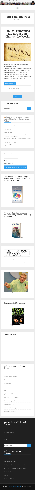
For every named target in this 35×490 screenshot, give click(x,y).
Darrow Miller (13, 40)
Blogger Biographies (9, 432)
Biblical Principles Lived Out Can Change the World (17, 33)
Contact (6, 436)
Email (5, 160)
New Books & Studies (9, 479)
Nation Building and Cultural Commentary (15, 401)
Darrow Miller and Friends (14, 486)
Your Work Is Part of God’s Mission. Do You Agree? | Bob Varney (17, 127)
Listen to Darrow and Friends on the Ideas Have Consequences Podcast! (17, 119)
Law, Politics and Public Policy (11, 397)
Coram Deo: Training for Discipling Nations (15, 468)
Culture (8, 88)
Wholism (18, 88)
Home (5, 439)
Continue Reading (10, 83)
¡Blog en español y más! (10, 458)
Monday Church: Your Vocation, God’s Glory (15, 465)
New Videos (7, 475)
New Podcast (7, 472)
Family (5, 390)
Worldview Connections (10, 411)
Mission (13, 88)
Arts (5, 373)
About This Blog (8, 429)
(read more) (22, 262)
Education (6, 387)
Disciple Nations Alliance (10, 461)
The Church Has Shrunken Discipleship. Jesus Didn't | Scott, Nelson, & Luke (17, 140)
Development (7, 383)
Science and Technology (10, 408)
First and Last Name (10, 154)
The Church (7, 380)
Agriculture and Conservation (11, 394)
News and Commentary (10, 404)
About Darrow (16, 293)
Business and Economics (10, 376)
